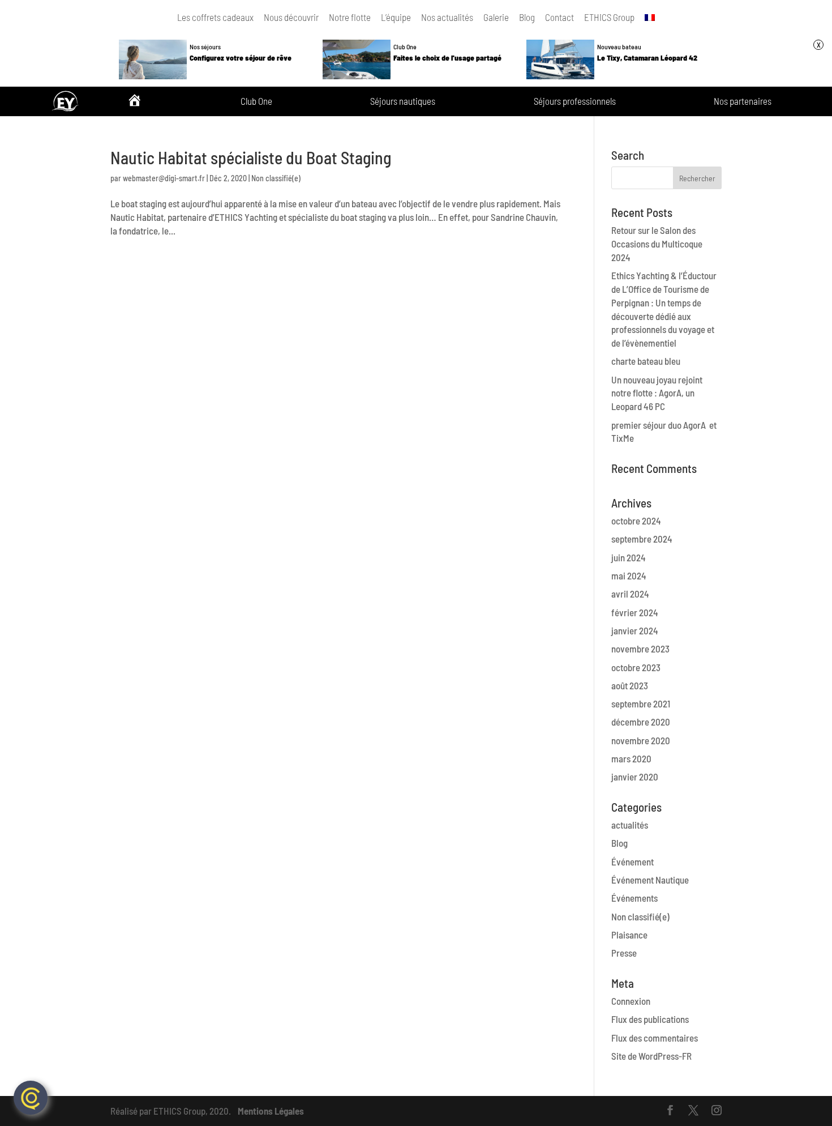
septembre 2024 (641, 538)
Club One (256, 101)
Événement (632, 861)
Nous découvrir (291, 17)
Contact (559, 17)
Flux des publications (650, 1019)
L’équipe (396, 17)
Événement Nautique (650, 879)
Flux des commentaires (654, 1037)
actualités (629, 824)
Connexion (630, 1000)
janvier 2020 (634, 776)
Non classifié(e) (276, 178)
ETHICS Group (609, 17)
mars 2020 (631, 758)
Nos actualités (447, 17)
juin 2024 (628, 557)
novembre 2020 (640, 740)
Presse (624, 952)
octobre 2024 (636, 520)
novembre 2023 (640, 648)
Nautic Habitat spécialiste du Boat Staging (250, 157)
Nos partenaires (742, 101)
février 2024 (634, 612)
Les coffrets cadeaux (215, 17)
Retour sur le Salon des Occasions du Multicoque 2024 (656, 243)
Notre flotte (350, 17)
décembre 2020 (640, 721)
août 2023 (629, 685)
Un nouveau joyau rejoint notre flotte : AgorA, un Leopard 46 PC (656, 393)
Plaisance (629, 934)
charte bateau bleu (645, 360)
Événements (634, 897)
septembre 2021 (640, 703)
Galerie (496, 17)
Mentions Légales (271, 1110)
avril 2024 (630, 593)
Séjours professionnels (575, 101)
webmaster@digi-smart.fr (164, 178)
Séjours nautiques (402, 101)
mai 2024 (628, 575)
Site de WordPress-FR (651, 1055)
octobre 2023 (636, 667)
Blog (527, 17)
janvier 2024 (634, 630)
